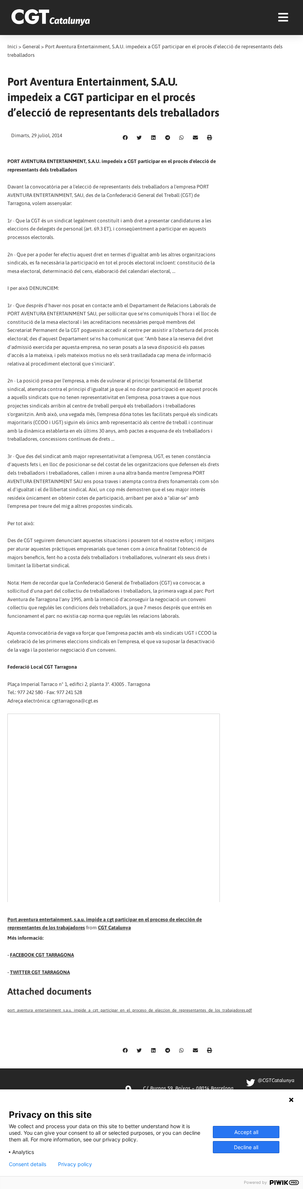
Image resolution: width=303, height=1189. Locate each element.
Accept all (246, 1132)
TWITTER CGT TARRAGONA (40, 972)
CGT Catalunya (114, 927)
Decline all (246, 1147)
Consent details (27, 1164)
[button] (125, 138)
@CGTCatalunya (276, 1080)
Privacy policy (75, 1164)
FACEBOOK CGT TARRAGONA (42, 955)
